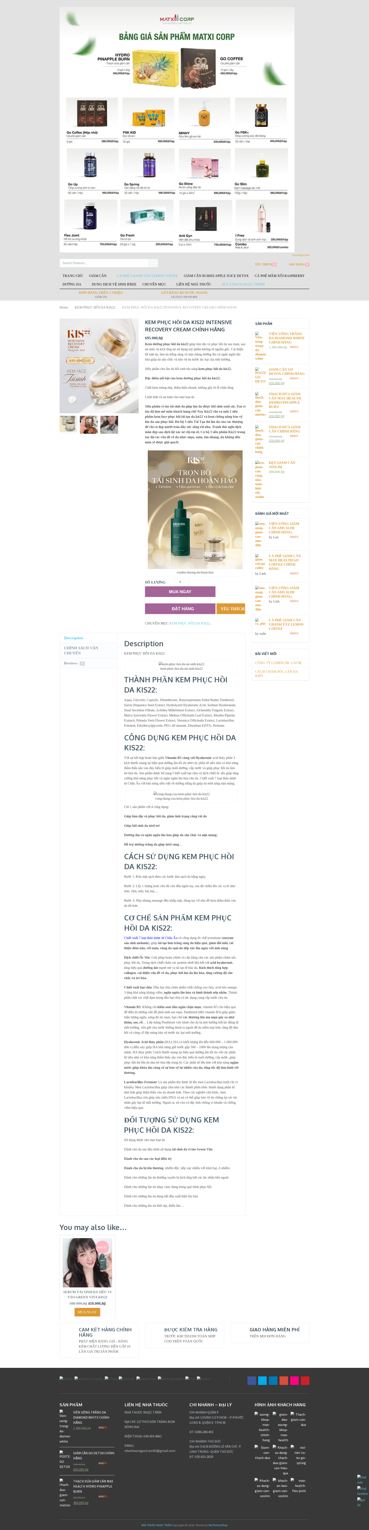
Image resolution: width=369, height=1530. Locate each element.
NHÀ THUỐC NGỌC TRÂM (156, 1525)
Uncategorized (300, 255)
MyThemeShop (218, 1525)
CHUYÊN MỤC (154, 284)
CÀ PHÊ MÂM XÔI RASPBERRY (280, 276)
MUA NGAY (180, 591)
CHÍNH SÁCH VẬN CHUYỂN (81, 650)
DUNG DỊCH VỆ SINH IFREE (114, 284)
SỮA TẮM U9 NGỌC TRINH (243, 284)
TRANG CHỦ (73, 276)
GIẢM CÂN (98, 276)
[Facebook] (251, 1380)
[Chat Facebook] (362, 1493)
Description (73, 638)
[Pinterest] (305, 1380)
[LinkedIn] (273, 1380)
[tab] (88, 638)
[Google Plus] (284, 1380)
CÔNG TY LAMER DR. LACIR (278, 663)
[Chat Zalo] (362, 1482)
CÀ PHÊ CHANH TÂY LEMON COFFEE (147, 276)
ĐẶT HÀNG (183, 608)
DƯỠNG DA (72, 284)
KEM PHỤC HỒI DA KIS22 (189, 623)
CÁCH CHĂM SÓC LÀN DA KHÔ (276, 674)
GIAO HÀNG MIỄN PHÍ (275, 1329)
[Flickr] (294, 1380)
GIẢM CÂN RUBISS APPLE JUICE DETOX (216, 276)
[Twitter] (262, 1380)
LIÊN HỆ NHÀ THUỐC (193, 284)
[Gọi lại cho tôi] (362, 1505)
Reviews (73, 663)
